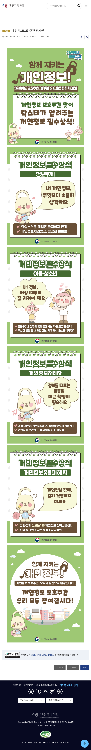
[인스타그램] (31, 691)
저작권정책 (29, 685)
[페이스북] (38, 691)
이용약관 (17, 685)
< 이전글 (60, 667)
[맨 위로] (85, 744)
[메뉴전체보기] (86, 6)
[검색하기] (78, 6)
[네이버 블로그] (52, 691)
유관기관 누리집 (56, 700)
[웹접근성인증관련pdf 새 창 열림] (45, 735)
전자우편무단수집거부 (46, 685)
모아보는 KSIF (26, 700)
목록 (84, 667)
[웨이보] (60, 691)
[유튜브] (45, 691)
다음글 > (73, 667)
